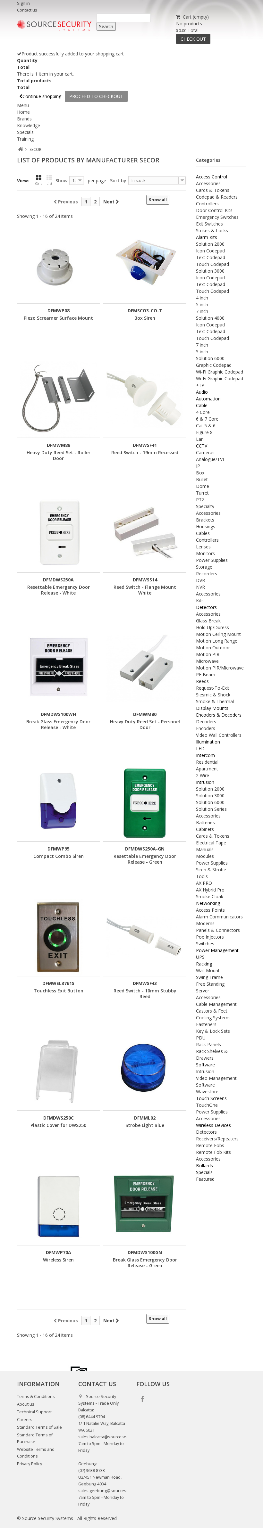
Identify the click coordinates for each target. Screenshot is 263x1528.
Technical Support (34, 1412)
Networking (208, 903)
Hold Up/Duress (212, 627)
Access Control (211, 177)
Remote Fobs (210, 1145)
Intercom (205, 755)
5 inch (202, 304)
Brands (24, 119)
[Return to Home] (20, 149)
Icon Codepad (210, 251)
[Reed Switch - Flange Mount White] (144, 534)
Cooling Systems (213, 1018)
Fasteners (206, 1024)
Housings (205, 526)
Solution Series (211, 809)
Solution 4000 (210, 318)
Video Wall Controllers (219, 735)
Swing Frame (209, 977)
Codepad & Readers (217, 197)
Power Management (217, 950)
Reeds (202, 681)
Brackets (205, 520)
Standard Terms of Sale (39, 1427)
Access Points (210, 910)
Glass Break (208, 621)
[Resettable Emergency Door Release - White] (58, 534)
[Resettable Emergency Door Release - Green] (144, 803)
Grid (39, 183)
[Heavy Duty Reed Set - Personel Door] (144, 668)
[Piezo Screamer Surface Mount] (58, 264)
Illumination (208, 742)
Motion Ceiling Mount (218, 634)
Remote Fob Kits (213, 1152)
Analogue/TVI (210, 459)
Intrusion (205, 782)
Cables (203, 533)
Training (25, 139)
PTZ (200, 500)
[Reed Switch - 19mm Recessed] (144, 399)
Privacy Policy (29, 1463)
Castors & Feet (211, 1011)
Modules (205, 856)
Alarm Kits (206, 237)
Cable (202, 405)
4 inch (202, 298)
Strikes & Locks (212, 230)
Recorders (206, 574)
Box (200, 473)
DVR (200, 580)
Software (205, 1065)
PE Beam (205, 674)
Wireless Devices (213, 1125)
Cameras (205, 452)
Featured (205, 1179)
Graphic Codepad (214, 365)
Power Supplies (212, 560)
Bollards (204, 1165)
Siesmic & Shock (213, 695)
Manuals (205, 849)
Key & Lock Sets (213, 1031)
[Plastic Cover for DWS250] (58, 1072)
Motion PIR (207, 654)
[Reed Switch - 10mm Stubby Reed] (144, 937)
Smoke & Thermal (215, 701)
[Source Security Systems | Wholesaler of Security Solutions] (54, 25)
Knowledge (28, 125)
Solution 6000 (210, 358)
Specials (25, 132)
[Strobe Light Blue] (144, 1072)
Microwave (207, 661)
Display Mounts (212, 708)
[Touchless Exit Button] (58, 937)
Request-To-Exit (212, 688)
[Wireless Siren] (58, 1206)
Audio (202, 392)
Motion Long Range (216, 641)
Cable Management (216, 1004)
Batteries (205, 822)
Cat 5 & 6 (206, 426)
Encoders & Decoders (219, 715)
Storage (204, 567)
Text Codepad (210, 257)
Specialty (205, 506)
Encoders (205, 728)
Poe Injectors (210, 937)
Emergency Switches (217, 217)
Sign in (23, 3)
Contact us (27, 10)
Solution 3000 (210, 271)
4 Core (203, 412)
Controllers (207, 204)
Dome (202, 486)
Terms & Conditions (36, 1396)
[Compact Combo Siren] (58, 803)
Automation (208, 399)
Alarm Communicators (219, 917)
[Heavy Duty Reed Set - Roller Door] (58, 399)
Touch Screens (211, 1098)
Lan (200, 439)
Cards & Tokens (212, 190)
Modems (205, 923)
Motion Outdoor (213, 648)
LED (200, 748)
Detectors (206, 607)
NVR (200, 587)
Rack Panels (208, 1044)
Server (202, 991)
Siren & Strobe (211, 870)
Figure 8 (204, 432)
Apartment (207, 769)
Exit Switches (209, 224)
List (49, 183)
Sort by (118, 180)
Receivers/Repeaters (217, 1139)
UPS (200, 957)
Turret (202, 493)
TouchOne (207, 1105)
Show (61, 180)
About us (25, 1404)
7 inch (202, 311)
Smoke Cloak (209, 896)
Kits (200, 600)
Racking (204, 964)
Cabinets (205, 829)
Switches (205, 944)
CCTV (201, 446)
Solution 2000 (210, 244)
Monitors (205, 553)
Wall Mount (208, 970)
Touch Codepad (212, 264)
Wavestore (207, 1091)
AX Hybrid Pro (210, 890)
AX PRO (204, 883)
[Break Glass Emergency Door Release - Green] (144, 1206)
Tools (202, 876)
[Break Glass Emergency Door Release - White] (58, 668)
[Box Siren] (144, 264)
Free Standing (210, 984)
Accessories (208, 183)
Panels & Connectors (218, 930)
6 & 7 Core (207, 419)
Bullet (202, 479)
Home (23, 112)
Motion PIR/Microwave (220, 668)
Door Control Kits (214, 210)
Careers (24, 1419)
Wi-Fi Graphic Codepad (219, 372)
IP (198, 466)
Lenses (203, 547)
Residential (207, 762)
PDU (201, 1038)
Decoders (206, 722)
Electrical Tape (211, 843)
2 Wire (202, 775)
